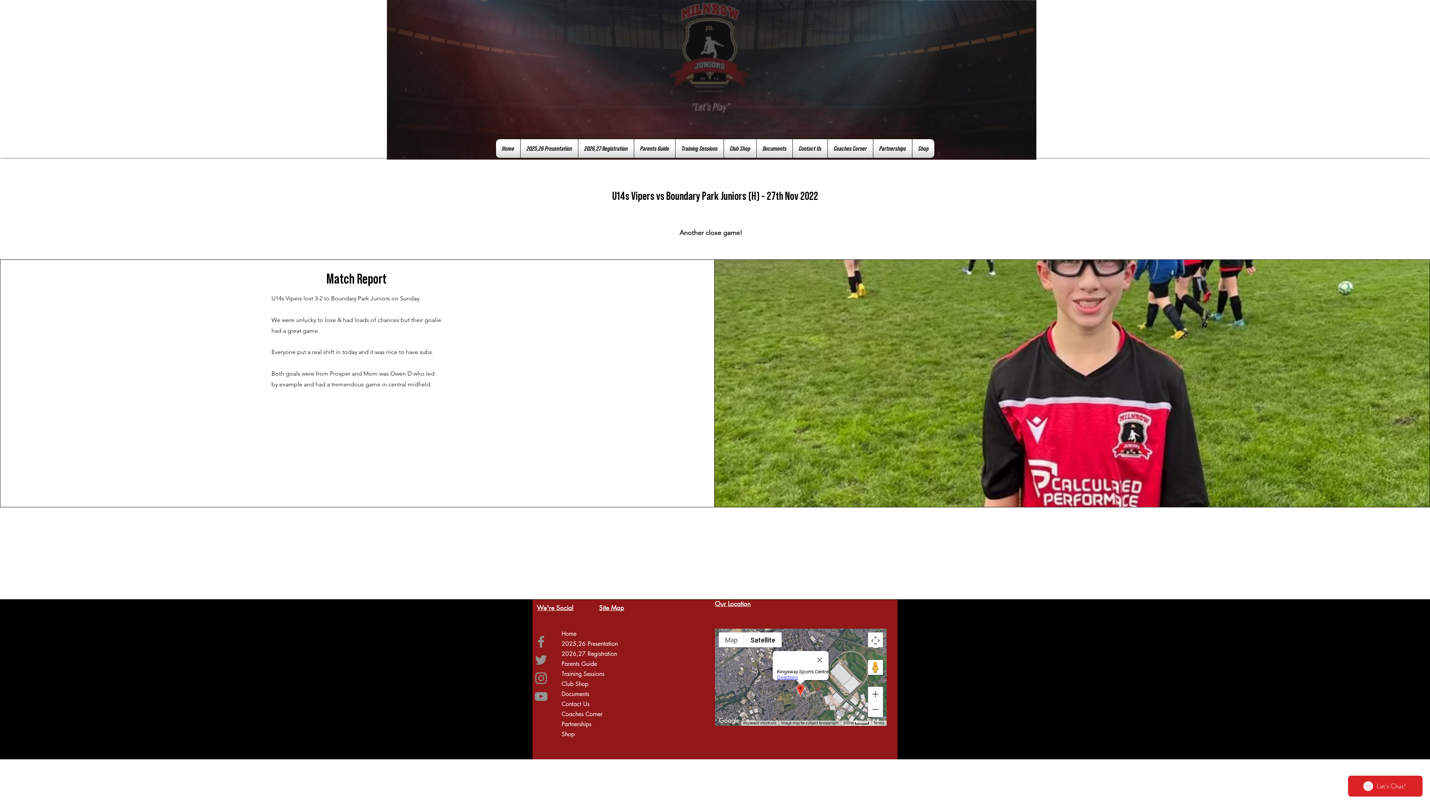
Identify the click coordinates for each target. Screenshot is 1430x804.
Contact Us (576, 704)
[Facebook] (541, 642)
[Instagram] (541, 678)
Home (569, 634)
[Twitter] (541, 660)
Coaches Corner (582, 714)
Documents (575, 694)
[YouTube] (541, 696)
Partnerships (576, 724)
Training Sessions (583, 674)
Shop (568, 734)
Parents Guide (579, 664)
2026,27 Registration (589, 654)
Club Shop (575, 684)
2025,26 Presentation (590, 644)
